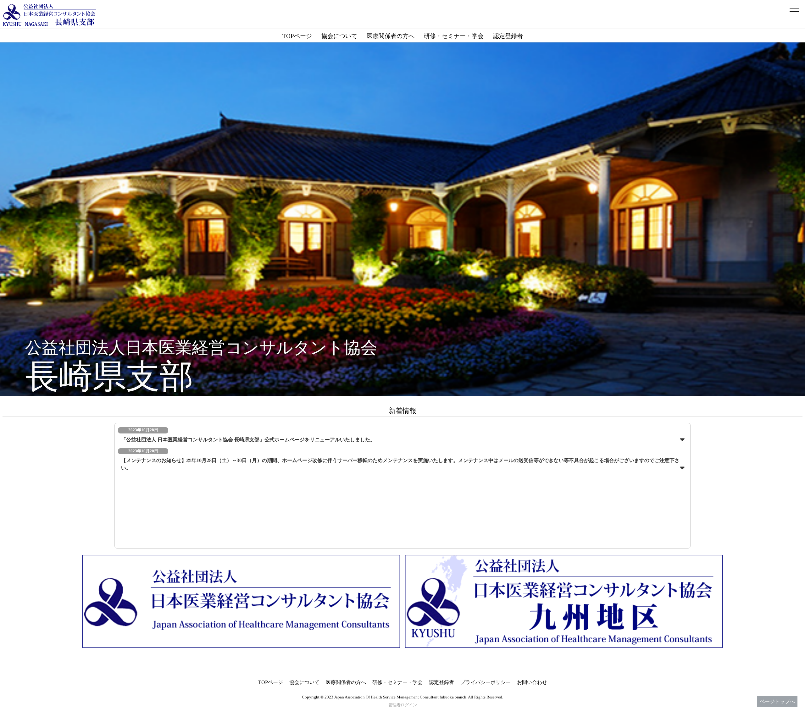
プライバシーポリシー (485, 682)
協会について (339, 36)
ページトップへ (777, 701)
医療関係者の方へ (390, 36)
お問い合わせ (532, 682)
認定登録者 (508, 36)
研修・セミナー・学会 (454, 36)
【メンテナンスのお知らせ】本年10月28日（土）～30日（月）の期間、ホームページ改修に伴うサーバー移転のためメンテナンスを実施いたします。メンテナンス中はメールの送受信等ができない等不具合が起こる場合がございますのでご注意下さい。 (400, 464)
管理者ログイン (402, 705)
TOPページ (297, 36)
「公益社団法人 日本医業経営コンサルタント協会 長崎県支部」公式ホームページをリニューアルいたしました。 (248, 439)
